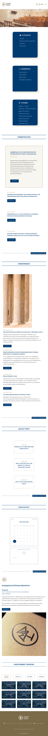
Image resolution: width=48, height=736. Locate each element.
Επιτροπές (22, 43)
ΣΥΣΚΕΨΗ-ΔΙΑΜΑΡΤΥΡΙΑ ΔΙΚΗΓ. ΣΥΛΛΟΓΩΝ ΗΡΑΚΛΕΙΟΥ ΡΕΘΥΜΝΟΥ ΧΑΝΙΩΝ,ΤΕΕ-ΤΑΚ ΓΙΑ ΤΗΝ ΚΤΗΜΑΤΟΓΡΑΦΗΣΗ (23, 234)
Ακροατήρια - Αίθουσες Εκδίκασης (27, 108)
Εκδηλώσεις (18, 676)
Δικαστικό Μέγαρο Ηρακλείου (12, 723)
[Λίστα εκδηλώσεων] (39, 4)
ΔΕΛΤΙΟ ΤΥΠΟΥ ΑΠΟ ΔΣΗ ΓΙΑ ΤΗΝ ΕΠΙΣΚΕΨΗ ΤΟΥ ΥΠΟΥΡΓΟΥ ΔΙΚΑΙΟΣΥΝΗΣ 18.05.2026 (24, 465)
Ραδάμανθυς (41, 676)
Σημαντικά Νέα (23, 72)
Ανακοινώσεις (22, 74)
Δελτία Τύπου (22, 77)
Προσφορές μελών (23, 123)
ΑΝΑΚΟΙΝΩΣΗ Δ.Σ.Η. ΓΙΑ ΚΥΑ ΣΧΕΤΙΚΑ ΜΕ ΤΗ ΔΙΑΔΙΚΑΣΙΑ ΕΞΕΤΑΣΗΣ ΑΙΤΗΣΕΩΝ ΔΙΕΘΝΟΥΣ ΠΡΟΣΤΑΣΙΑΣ (22, 215)
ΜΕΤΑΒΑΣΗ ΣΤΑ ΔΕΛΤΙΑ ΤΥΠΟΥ (39, 495)
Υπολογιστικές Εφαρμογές (25, 116)
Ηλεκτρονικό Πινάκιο (24, 113)
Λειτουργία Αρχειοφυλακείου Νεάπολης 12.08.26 (16, 394)
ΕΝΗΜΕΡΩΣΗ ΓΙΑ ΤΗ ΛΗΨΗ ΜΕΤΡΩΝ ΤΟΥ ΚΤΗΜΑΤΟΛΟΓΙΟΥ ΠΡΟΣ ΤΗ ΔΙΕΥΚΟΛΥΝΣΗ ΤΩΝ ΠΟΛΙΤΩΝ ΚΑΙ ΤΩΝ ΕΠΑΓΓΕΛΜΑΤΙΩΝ (23, 153)
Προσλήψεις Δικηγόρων (25, 79)
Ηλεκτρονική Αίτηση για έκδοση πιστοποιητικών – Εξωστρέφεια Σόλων (23, 332)
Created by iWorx (24, 733)
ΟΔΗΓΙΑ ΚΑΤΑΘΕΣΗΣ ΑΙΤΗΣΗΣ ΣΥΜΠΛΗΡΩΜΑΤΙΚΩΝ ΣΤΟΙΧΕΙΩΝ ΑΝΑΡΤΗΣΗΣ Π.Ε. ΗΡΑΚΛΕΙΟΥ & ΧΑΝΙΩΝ (20, 353)
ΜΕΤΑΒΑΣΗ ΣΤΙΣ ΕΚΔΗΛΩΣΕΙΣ (39, 571)
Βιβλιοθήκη (29, 676)
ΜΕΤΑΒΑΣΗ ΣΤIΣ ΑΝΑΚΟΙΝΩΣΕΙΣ (39, 417)
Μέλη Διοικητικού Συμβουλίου (27, 41)
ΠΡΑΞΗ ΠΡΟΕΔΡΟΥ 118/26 (10, 376)
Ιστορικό (22, 38)
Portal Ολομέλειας (23, 121)
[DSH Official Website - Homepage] (6, 5)
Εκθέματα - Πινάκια (23, 106)
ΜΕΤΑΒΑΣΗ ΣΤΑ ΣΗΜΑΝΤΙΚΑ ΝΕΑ (38, 253)
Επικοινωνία (23, 46)
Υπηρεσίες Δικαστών (24, 118)
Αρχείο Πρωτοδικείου (24, 111)
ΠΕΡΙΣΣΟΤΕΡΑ (14, 180)
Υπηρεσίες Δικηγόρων (6, 676)
